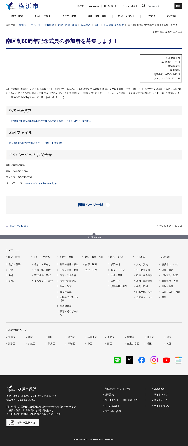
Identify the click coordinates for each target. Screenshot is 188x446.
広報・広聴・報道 (67, 25)
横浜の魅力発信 (119, 286)
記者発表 (86, 25)
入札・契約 (142, 264)
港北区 (150, 337)
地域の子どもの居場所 (69, 299)
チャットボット (130, 6)
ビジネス (140, 257)
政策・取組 (167, 270)
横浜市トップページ (29, 25)
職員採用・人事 (170, 281)
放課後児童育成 (68, 281)
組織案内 (109, 394)
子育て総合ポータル (69, 313)
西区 (109, 343)
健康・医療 (91, 264)
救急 (11, 275)
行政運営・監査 (170, 275)
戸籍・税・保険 (42, 270)
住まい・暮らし (42, 264)
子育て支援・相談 (69, 270)
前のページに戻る (18, 225)
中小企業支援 (143, 270)
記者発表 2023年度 (114, 25)
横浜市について (170, 264)
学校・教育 (66, 286)
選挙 (164, 297)
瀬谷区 (11, 343)
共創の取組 (142, 286)
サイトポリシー (162, 400)
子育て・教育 (66, 257)
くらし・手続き (42, 257)
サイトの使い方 (162, 406)
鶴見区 (51, 343)
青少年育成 (66, 292)
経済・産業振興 (144, 275)
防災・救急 (14, 257)
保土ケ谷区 (133, 343)
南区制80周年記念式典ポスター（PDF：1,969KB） (36, 143)
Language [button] (94, 6)
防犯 (11, 281)
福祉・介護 (91, 270)
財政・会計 (167, 286)
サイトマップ (161, 394)
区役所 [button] (81, 6)
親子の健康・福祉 (69, 264)
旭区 (30, 337)
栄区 (169, 337)
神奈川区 (92, 337)
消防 (11, 270)
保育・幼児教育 (68, 275)
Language (159, 389)
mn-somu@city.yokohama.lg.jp (41, 183)
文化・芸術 (116, 275)
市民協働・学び (42, 275)
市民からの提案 (113, 411)
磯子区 (71, 337)
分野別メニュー (144, 297)
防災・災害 (15, 264)
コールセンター (111, 6)
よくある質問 (112, 406)
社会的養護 (66, 306)
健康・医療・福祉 (94, 257)
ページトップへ (94, 237)
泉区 (50, 337)
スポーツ (115, 281)
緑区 (149, 343)
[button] (94, 204)
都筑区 (31, 343)
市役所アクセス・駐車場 (117, 389)
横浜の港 (115, 264)
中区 (90, 343)
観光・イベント (118, 257)
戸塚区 (71, 343)
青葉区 (11, 337)
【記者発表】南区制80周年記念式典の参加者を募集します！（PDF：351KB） (50, 121)
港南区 (130, 337)
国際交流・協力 (144, 292)
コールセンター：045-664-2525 (121, 400)
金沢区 (110, 337)
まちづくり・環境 (43, 281)
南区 (97, 25)
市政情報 (49, 25)
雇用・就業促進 (144, 281)
